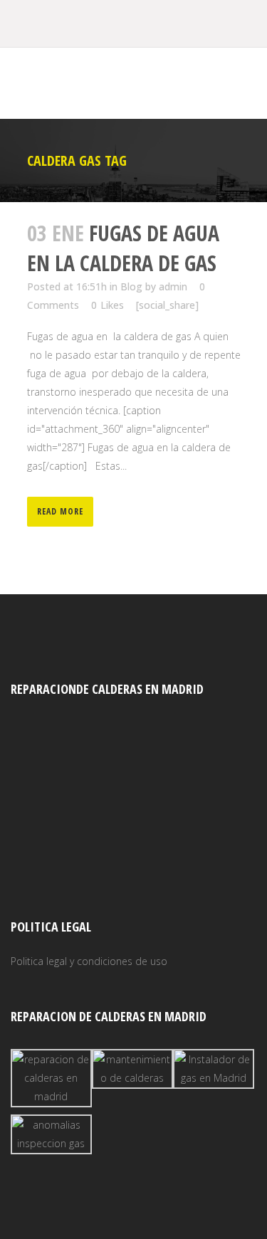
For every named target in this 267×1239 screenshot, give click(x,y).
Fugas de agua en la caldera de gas (123, 248)
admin (173, 286)
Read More (60, 511)
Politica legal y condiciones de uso (89, 961)
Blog (131, 286)
